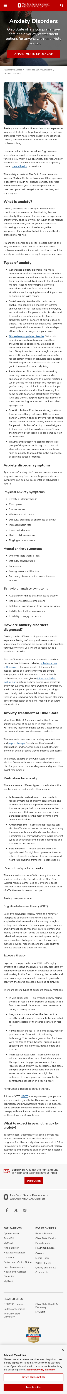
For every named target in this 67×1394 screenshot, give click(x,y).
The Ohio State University (12, 1315)
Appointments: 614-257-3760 (33, 53)
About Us (9, 1276)
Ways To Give (43, 1262)
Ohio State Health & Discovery (46, 1305)
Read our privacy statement (40, 1369)
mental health (19, 166)
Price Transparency (14, 1267)
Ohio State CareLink (46, 1238)
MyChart (8, 1243)
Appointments (11, 1233)
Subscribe (34, 1180)
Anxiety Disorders (12, 73)
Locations (9, 1257)
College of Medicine (14, 1309)
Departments (42, 1243)
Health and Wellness (15, 1271)
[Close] (63, 1350)
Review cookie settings (33, 1377)
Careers (39, 1253)
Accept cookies (33, 1387)
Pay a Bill (9, 1238)
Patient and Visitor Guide (17, 1262)
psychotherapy (16, 743)
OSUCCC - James (13, 1304)
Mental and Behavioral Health (39, 69)
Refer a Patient (43, 1233)
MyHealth (9, 1281)
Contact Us (41, 1272)
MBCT (24, 1096)
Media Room (42, 1258)
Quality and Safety (45, 1267)
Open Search (62, 5)
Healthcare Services (13, 69)
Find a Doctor (11, 1247)
